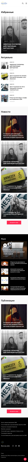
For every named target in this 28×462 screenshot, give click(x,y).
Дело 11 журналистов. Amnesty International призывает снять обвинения (18, 77)
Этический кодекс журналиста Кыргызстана (12, 431)
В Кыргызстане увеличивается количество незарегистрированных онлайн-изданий (14, 252)
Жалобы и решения (6, 429)
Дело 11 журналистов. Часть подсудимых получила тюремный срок (17, 88)
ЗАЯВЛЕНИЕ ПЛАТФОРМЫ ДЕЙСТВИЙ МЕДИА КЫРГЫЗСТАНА (12, 46)
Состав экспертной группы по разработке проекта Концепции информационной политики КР (18, 288)
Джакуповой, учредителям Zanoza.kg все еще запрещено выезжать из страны (17, 270)
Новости (6, 41)
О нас (2, 453)
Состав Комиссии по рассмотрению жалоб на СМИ (14, 435)
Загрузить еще (14, 222)
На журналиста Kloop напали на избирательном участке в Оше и (17, 278)
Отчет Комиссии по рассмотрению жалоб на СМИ (13, 424)
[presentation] (3, 35)
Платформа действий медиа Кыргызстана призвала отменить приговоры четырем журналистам (13, 135)
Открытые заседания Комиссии (9, 426)
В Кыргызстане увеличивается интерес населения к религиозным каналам (18, 263)
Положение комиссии (6, 433)
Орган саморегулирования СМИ (9, 422)
